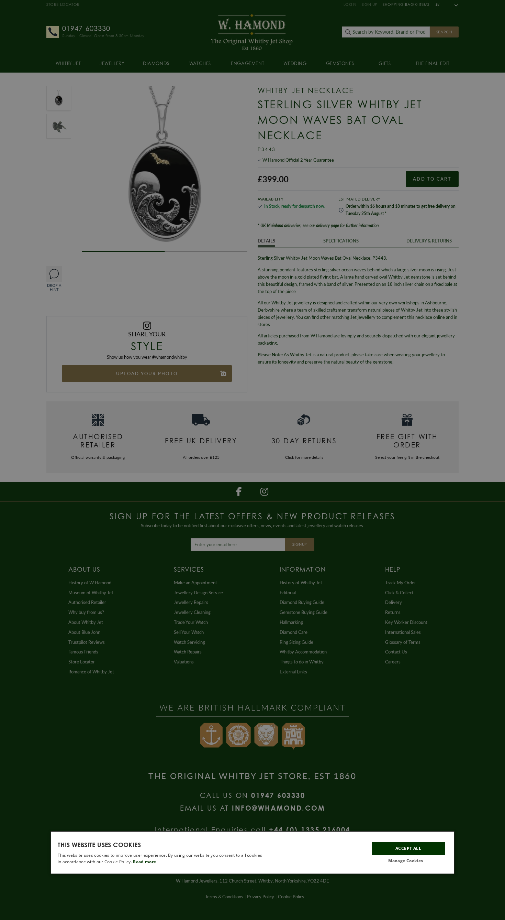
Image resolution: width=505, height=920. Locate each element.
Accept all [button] (408, 848)
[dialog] (252, 852)
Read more (144, 862)
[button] (408, 861)
